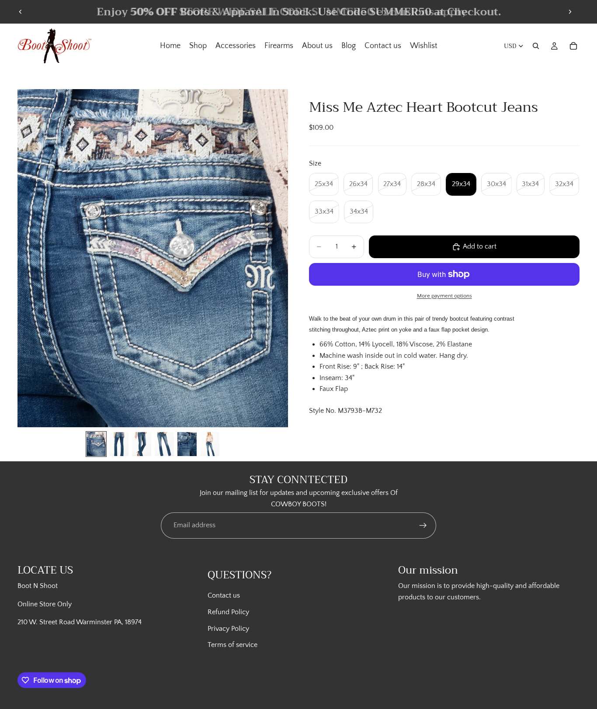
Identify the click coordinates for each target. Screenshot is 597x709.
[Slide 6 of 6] (209, 444)
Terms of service (232, 645)
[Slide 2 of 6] (118, 444)
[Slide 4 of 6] (164, 444)
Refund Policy (228, 612)
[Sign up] (423, 525)
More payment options (444, 296)
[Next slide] (570, 11)
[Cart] (573, 45)
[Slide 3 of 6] (141, 444)
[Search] (535, 45)
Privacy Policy (228, 628)
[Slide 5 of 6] (187, 444)
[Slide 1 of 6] (96, 444)
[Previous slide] (20, 11)
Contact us (224, 595)
